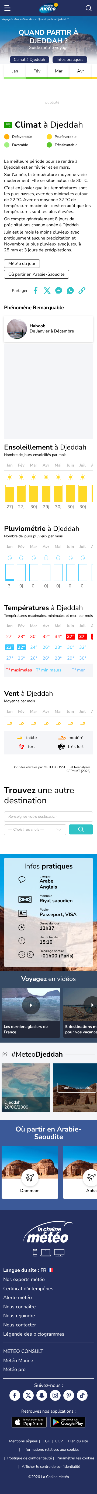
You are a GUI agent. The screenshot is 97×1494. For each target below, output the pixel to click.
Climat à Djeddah (29, 59)
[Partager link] (81, 290)
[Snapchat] (41, 1395)
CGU (46, 1441)
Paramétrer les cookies (76, 1458)
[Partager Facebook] (35, 290)
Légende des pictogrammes (33, 1334)
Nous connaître (19, 1306)
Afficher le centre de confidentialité (51, 1467)
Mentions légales (23, 1441)
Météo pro (14, 1369)
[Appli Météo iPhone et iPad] (29, 1423)
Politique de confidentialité (29, 1458)
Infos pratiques (70, 59)
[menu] (8, 8)
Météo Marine (18, 1360)
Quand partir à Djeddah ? (53, 19)
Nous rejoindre (19, 1315)
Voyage (6, 19)
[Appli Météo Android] (67, 1423)
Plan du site (78, 1441)
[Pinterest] (68, 1395)
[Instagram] (55, 1395)
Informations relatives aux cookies (50, 1449)
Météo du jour (22, 264)
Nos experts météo (24, 1279)
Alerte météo (17, 1297)
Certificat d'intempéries (28, 1288)
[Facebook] (14, 1395)
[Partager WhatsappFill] (70, 290)
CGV (59, 1441)
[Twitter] (28, 1395)
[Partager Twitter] (47, 290)
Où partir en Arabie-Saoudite (36, 274)
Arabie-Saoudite (24, 19)
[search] (88, 8)
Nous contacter (19, 1325)
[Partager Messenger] (58, 290)
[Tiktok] (82, 1395)
